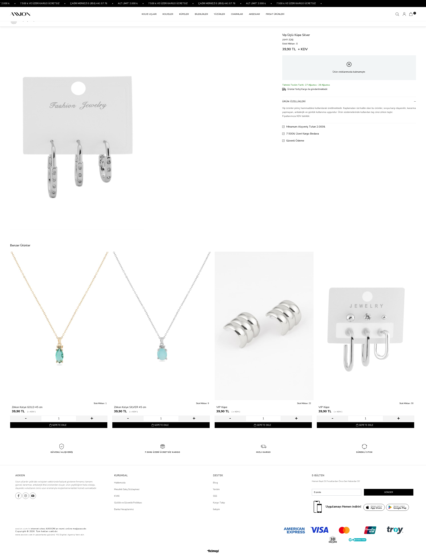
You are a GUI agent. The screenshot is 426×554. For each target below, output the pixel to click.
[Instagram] (25, 496)
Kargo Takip (219, 502)
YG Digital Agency (65, 535)
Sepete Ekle (59, 425)
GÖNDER (388, 492)
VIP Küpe (221, 407)
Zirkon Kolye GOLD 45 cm (27, 407)
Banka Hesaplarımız (124, 509)
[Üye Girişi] (404, 14)
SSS (215, 496)
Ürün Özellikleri (294, 101)
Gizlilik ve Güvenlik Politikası (128, 502)
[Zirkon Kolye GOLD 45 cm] (59, 326)
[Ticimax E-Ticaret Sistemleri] (213, 551)
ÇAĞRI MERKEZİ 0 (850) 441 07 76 (72, 3)
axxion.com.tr (22, 528)
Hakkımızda (119, 482)
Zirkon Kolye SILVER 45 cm (130, 407)
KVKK (117, 496)
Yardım (216, 489)
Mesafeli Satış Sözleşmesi (126, 489)
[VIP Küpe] (264, 326)
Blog (215, 482)
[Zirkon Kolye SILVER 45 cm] (161, 326)
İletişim (216, 509)
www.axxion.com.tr (25, 535)
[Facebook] (18, 496)
